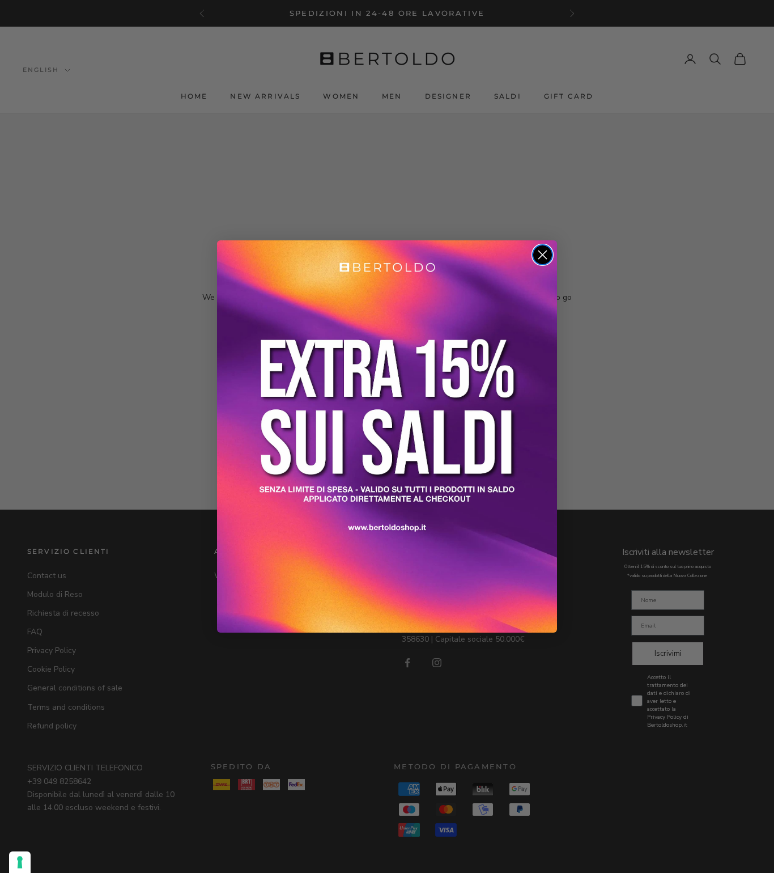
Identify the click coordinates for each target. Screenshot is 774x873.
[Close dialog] (542, 255)
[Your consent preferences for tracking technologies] (20, 862)
